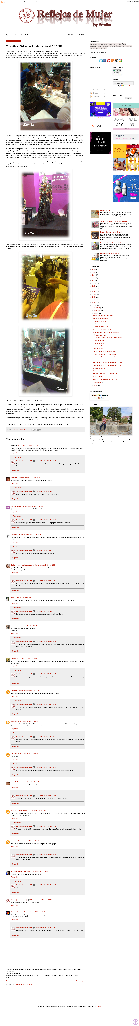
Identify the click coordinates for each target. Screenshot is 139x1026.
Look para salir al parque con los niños (105, 379)
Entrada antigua (79, 981)
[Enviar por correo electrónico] (32, 430)
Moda (20, 35)
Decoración (52, 35)
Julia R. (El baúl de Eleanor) (20, 810)
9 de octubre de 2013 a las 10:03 (27, 658)
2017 (93, 294)
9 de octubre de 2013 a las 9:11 (31, 626)
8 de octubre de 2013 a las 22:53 (28, 445)
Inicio (47, 981)
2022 (93, 280)
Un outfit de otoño (98, 343)
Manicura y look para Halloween (103, 315)
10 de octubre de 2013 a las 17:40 (41, 900)
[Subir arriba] (135, 1022)
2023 (93, 278)
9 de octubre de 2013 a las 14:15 (46, 767)
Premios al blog (105, 210)
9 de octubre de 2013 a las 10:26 (46, 641)
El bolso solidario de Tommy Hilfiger (104, 354)
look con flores (97, 376)
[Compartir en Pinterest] (40, 430)
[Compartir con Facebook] (38, 430)
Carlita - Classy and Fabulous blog (22, 565)
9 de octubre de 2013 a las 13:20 (36, 782)
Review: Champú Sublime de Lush (111, 232)
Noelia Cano (15, 597)
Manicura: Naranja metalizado (102, 329)
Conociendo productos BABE (109, 253)
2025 (93, 272)
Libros (44, 35)
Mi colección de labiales (100, 318)
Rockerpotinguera (17, 912)
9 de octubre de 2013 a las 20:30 (46, 854)
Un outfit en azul (98, 349)
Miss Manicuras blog (18, 782)
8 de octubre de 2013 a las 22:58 (46, 461)
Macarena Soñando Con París (21, 871)
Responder (14, 453)
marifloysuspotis (16, 506)
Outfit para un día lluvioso (101, 327)
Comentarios (96, 96)
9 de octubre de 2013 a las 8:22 (45, 611)
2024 (93, 275)
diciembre (97, 308)
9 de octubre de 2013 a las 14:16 (46, 796)
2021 (93, 283)
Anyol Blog (14, 478)
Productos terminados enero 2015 (111, 243)
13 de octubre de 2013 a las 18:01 (34, 912)
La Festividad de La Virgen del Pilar (104, 351)
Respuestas (17, 457)
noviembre (97, 310)
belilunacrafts (15, 534)
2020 (93, 286)
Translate (128, 86)
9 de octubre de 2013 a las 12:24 (28, 753)
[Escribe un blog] (34, 430)
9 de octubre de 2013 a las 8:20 (45, 550)
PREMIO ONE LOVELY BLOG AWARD (105, 373)
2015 (93, 300)
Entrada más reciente (13, 981)
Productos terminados (100, 360)
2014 (93, 302)
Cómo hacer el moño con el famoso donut (106, 332)
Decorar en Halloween (100, 321)
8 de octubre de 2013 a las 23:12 (46, 491)
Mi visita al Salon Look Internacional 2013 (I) (107, 365)
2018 (93, 291)
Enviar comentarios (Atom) (23, 984)
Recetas (62, 35)
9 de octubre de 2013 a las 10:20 (29, 690)
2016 (93, 297)
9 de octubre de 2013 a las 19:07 (41, 810)
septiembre (97, 382)
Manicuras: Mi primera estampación (104, 357)
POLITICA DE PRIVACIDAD (77, 35)
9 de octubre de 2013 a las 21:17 (42, 871)
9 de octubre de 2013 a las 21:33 (46, 885)
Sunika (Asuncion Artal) (24, 461)
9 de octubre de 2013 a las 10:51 (28, 721)
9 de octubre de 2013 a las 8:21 (45, 581)
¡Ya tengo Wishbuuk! (99, 335)
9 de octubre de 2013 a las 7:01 (30, 597)
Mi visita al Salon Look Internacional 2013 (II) (107, 362)
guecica (13, 658)
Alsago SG (14, 690)
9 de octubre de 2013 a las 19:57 (28, 841)
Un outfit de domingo (99, 368)
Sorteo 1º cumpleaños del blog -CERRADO (113, 221)
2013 (93, 305)
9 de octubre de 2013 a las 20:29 (46, 826)
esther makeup (16, 626)
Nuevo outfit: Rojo (98, 340)
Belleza (27, 35)
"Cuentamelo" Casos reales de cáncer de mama (108, 338)
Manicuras (36, 35)
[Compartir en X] (36, 430)
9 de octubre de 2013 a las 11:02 (46, 737)
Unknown (14, 721)
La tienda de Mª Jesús (100, 346)
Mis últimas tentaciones (100, 371)
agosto (96, 385)
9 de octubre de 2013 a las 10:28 (46, 704)
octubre (96, 313)
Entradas (95, 93)
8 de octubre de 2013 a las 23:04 (29, 478)
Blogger (99, 1006)
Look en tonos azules (100, 324)
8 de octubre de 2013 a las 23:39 (31, 534)
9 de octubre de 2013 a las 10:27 (46, 674)
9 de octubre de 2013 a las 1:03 (45, 565)
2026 (93, 269)
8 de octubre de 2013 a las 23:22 (46, 520)
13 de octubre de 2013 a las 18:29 (46, 927)
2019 (93, 289)
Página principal (11, 35)
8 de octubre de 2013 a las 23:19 (33, 506)
